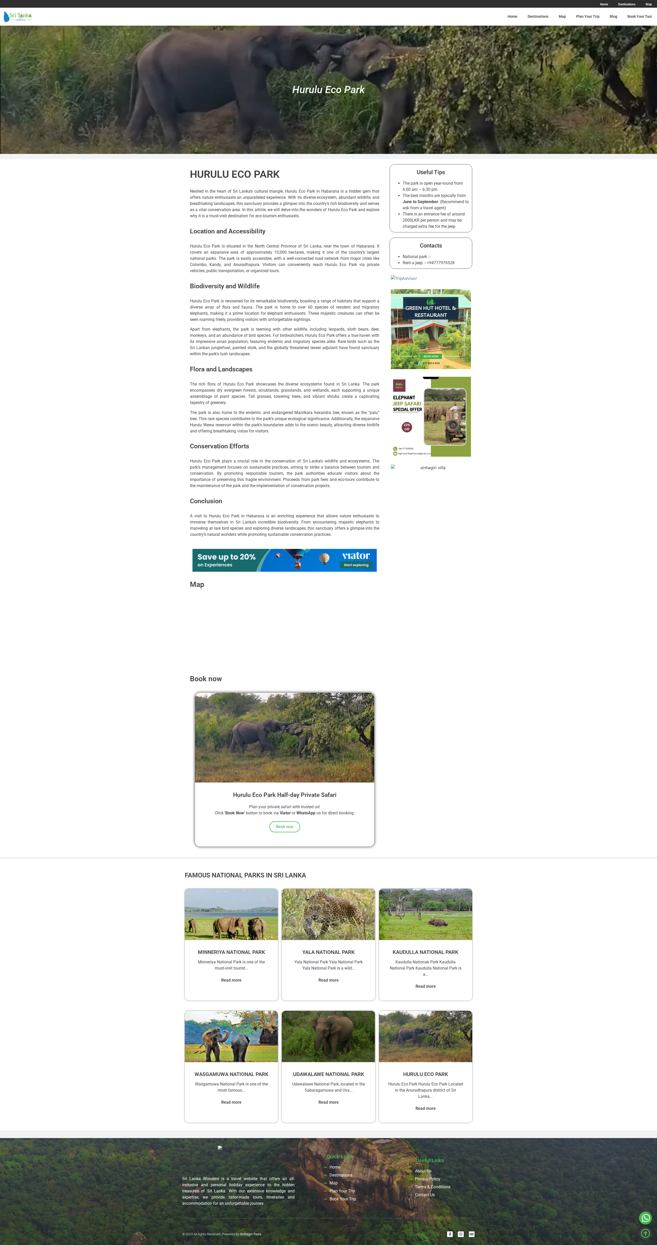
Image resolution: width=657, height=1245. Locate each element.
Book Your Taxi (639, 16)
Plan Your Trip (588, 16)
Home (512, 16)
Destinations (538, 16)
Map (562, 16)
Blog (613, 16)
